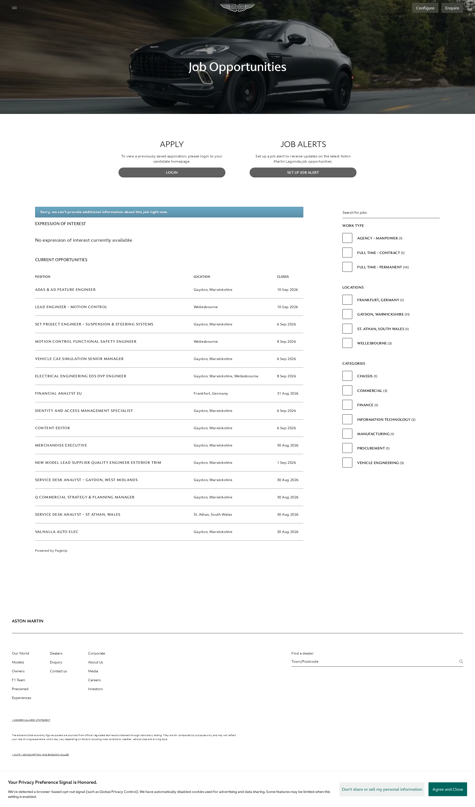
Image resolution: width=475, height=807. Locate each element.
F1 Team (18, 680)
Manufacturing (375, 433)
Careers (94, 680)
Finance (367, 405)
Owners (18, 671)
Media (93, 671)
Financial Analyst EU (58, 393)
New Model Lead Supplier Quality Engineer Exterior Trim (98, 462)
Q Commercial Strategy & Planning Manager (85, 497)
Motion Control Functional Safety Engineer (86, 341)
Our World (20, 653)
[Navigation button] (14, 7)
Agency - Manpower (379, 238)
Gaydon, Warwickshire (382, 314)
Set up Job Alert (303, 172)
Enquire (452, 8)
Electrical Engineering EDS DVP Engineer (81, 376)
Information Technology (385, 419)
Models (18, 662)
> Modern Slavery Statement (31, 720)
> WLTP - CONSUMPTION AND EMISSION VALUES (40, 754)
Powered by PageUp (51, 551)
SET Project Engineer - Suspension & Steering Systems (94, 324)
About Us (95, 662)
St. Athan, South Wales (382, 328)
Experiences (21, 698)
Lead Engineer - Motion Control (71, 307)
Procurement (372, 448)
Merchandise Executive (61, 445)
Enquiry (56, 662)
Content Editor (52, 428)
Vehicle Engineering (380, 462)
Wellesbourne (374, 343)
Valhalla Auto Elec (57, 532)
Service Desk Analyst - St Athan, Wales (78, 514)
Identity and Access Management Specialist (84, 410)
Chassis (366, 376)
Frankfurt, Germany (380, 299)
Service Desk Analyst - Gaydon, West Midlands (86, 480)
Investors (95, 689)
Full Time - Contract (380, 252)
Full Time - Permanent (382, 267)
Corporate (96, 653)
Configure (425, 8)
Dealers (56, 653)
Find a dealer (302, 653)
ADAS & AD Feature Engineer (65, 289)
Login (172, 172)
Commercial (371, 390)
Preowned (20, 689)
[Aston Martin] (237, 8)
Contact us (58, 671)
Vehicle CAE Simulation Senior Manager (79, 359)
